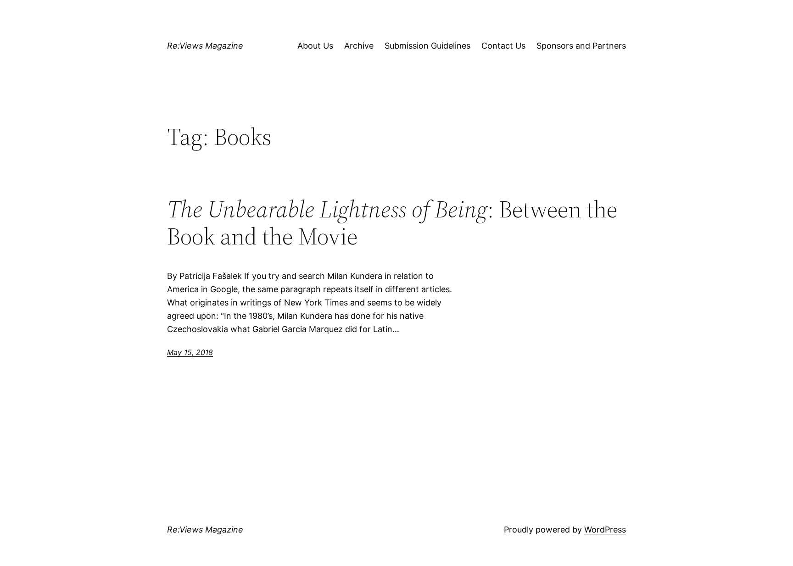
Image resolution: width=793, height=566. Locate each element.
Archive (359, 45)
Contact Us (503, 45)
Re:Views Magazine (205, 45)
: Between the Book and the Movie (392, 222)
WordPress (605, 529)
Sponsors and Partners (581, 45)
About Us (315, 45)
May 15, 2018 (190, 352)
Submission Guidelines (427, 45)
